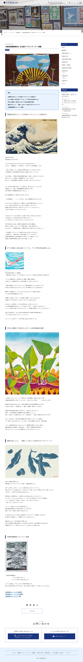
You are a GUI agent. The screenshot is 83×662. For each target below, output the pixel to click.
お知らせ (61, 652)
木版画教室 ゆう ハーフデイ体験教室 (14, 594)
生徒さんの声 (40, 652)
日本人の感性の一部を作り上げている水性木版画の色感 (21, 102)
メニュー (28, 652)
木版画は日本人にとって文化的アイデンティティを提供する (22, 96)
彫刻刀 (64, 77)
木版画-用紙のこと (66, 53)
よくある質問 (55, 652)
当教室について (21, 652)
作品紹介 (34, 652)
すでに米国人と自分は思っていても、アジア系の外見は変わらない (23, 99)
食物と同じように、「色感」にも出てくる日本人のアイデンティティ (24, 104)
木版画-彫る (65, 75)
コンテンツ (67, 652)
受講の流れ (47, 652)
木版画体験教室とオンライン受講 (15, 107)
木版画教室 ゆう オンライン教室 (13, 596)
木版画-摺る (65, 70)
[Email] (34, 605)
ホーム (14, 652)
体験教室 (7, 49)
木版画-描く (65, 80)
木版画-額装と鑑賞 (66, 59)
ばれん (63, 47)
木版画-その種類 (66, 65)
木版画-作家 (65, 56)
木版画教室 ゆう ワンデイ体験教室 (13, 592)
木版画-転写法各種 (66, 67)
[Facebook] (27, 605)
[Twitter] (30, 605)
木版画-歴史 (65, 62)
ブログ (63, 83)
